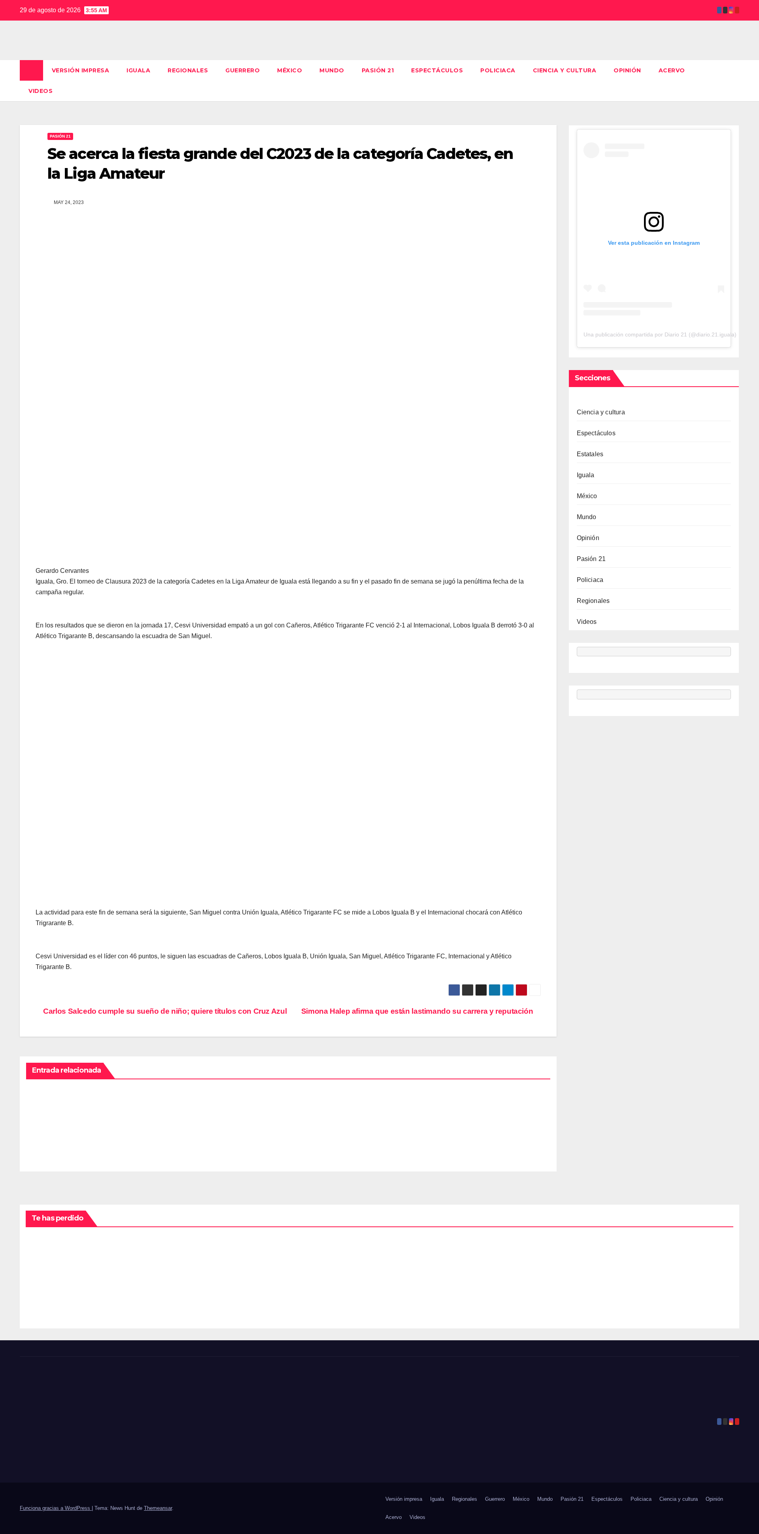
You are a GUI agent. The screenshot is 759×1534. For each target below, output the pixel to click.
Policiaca (497, 70)
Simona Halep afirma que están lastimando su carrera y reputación (418, 1011)
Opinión (627, 70)
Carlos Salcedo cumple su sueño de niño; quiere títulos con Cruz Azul (164, 1011)
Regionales (188, 70)
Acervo (672, 70)
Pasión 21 (378, 70)
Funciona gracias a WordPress (56, 1508)
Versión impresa (81, 70)
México (289, 70)
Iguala (138, 70)
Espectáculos (437, 70)
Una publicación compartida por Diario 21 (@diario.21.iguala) (659, 334)
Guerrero (242, 70)
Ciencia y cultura (565, 70)
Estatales (590, 454)
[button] (733, 80)
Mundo (331, 70)
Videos (40, 90)
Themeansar (158, 1508)
